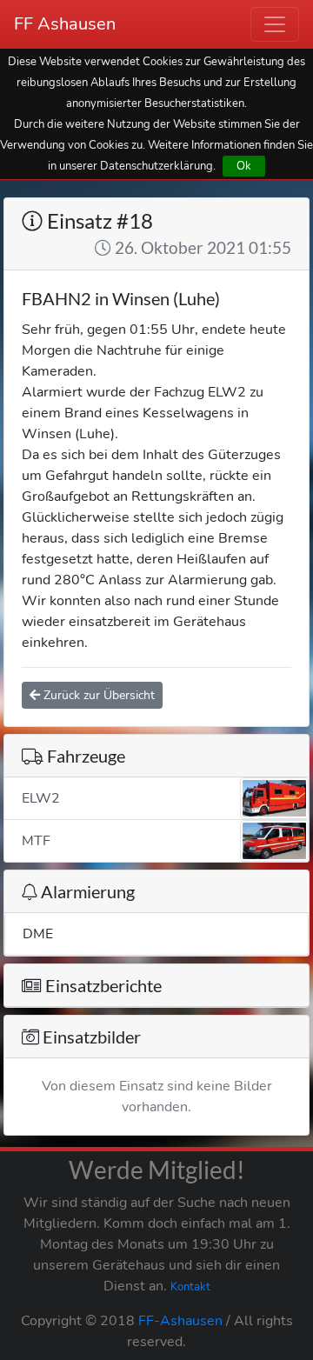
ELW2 (41, 798)
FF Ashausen (65, 24)
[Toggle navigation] (274, 24)
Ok (243, 165)
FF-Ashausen (180, 1320)
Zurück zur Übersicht (97, 695)
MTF (36, 840)
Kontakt (190, 1287)
